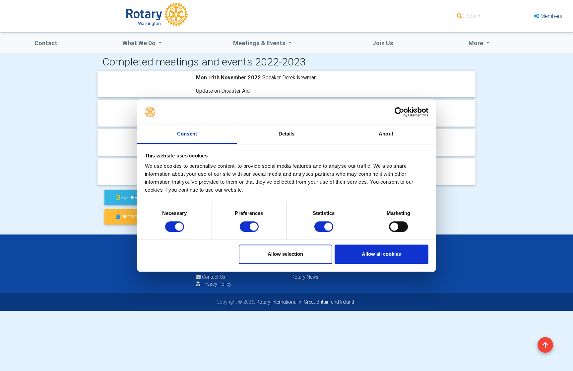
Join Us (382, 43)
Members (551, 16)
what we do (139, 43)
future (129, 197)
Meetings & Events (260, 43)
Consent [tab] (187, 134)
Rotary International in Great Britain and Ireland (304, 302)
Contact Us (213, 277)
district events (139, 217)
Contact (45, 43)
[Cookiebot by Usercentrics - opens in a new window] (399, 112)
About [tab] (386, 134)
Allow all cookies (381, 254)
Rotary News (304, 277)
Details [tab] (287, 134)
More (476, 43)
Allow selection (285, 254)
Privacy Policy (216, 284)
